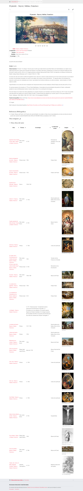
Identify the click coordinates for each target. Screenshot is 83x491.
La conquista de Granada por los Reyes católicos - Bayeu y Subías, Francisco (13, 296)
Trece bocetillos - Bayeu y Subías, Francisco (13, 450)
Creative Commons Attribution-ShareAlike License (37, 487)
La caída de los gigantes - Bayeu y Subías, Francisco (13, 285)
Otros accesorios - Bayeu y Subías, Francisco (13, 350)
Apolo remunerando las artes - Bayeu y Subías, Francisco (13, 172)
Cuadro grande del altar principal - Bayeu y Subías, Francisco (14, 223)
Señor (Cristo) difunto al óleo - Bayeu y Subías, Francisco (14, 416)
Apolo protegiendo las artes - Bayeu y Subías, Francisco (13, 160)
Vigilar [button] (69, 9)
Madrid (25, 50)
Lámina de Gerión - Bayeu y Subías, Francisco (13, 334)
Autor (14, 48)
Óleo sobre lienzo (20, 52)
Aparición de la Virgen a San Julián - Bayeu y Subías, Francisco (14, 141)
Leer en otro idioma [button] (10, 9)
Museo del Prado (20, 50)
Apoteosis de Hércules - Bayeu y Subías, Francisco (13, 184)
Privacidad (11, 489)
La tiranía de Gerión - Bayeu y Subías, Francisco (14, 326)
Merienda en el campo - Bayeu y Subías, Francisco (13, 342)
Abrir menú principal (10, 1)
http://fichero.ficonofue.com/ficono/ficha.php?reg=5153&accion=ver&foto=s (44, 105)
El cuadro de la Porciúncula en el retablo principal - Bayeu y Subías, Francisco (13, 259)
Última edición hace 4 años (17, 480)
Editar (20, 119)
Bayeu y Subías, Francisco (22, 48)
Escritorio (17, 489)
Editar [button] (73, 9)
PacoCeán (27, 480)
